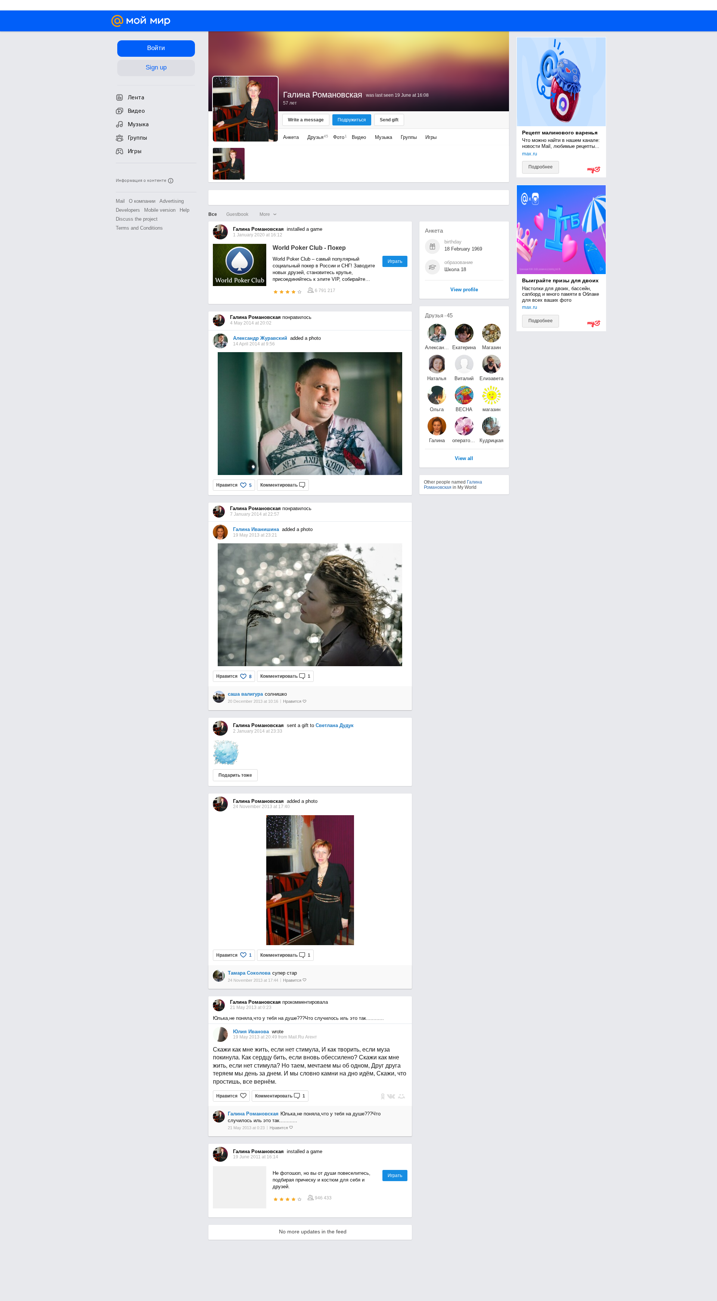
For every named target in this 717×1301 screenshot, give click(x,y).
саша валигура (245, 694)
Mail (120, 201)
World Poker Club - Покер (309, 248)
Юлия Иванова (251, 1031)
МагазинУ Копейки (491, 347)
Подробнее (540, 167)
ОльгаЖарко (436, 409)
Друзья (316, 137)
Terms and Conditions (139, 228)
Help (184, 210)
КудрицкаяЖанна (491, 440)
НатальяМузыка (436, 378)
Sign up (156, 67)
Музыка (383, 137)
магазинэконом (491, 409)
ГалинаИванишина (437, 440)
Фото (338, 137)
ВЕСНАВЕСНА (464, 409)
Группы (409, 137)
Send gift (389, 119)
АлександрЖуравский (437, 347)
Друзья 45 (439, 315)
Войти (156, 48)
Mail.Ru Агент (302, 1037)
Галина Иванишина (256, 529)
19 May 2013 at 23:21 (255, 535)
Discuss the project (137, 219)
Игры (431, 137)
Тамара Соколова (249, 973)
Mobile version (160, 210)
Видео (359, 137)
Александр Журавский (260, 338)
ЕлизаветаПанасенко (491, 378)
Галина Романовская (253, 1114)
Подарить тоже (235, 775)
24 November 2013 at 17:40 (261, 806)
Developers (128, 210)
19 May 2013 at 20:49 (255, 1037)
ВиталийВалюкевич (464, 378)
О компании (142, 201)
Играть (395, 261)
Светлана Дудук (335, 725)
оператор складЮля (464, 440)
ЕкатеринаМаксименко (464, 347)
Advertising (171, 201)
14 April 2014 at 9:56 (254, 344)
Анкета (291, 137)
